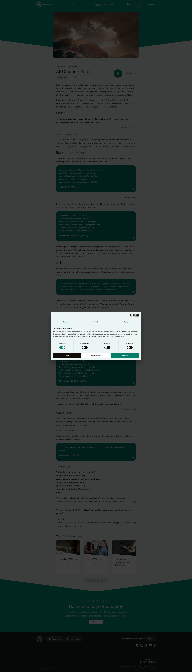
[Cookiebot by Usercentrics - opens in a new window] (130, 315)
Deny (67, 355)
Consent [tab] (66, 322)
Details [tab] (96, 322)
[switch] (85, 347)
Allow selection (96, 355)
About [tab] (126, 322)
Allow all (125, 355)
